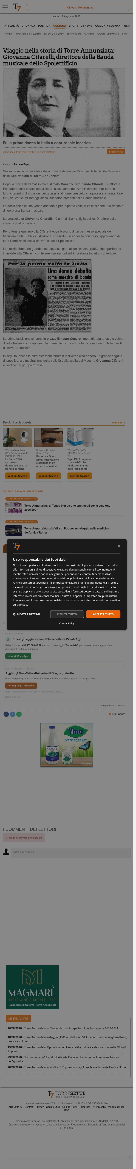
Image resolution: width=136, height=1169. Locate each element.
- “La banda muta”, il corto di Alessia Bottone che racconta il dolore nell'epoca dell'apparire (63, 1059)
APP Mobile (99, 1106)
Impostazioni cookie (92, 600)
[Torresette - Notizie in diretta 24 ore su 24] (67, 1094)
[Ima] (66, 745)
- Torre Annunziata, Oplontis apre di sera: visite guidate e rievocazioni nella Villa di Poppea (67, 1049)
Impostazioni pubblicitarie (101, 595)
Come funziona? (13, 697)
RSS (66, 1110)
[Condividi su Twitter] (12, 714)
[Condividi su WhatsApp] (19, 714)
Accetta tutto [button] (103, 614)
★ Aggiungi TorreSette (21, 685)
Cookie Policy (69, 1106)
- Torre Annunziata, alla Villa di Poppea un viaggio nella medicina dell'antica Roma (67, 1067)
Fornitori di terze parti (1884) (38, 582)
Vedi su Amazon (17, 476)
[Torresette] (17, 7)
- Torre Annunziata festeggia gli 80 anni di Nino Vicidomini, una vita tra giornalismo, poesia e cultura (67, 1039)
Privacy (40, 1106)
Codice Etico (53, 1106)
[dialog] (67, 584)
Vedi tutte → (118, 422)
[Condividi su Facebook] (6, 714)
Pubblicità (85, 1106)
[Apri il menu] (5, 7)
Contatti (29, 1106)
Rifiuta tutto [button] (67, 614)
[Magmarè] (32, 987)
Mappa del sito (116, 1106)
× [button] (119, 546)
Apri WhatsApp (19, 656)
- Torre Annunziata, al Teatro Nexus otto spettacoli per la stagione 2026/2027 (63, 1028)
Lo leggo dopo (116, 151)
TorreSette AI (14, 1106)
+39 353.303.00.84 (31, 645)
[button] (27, 614)
